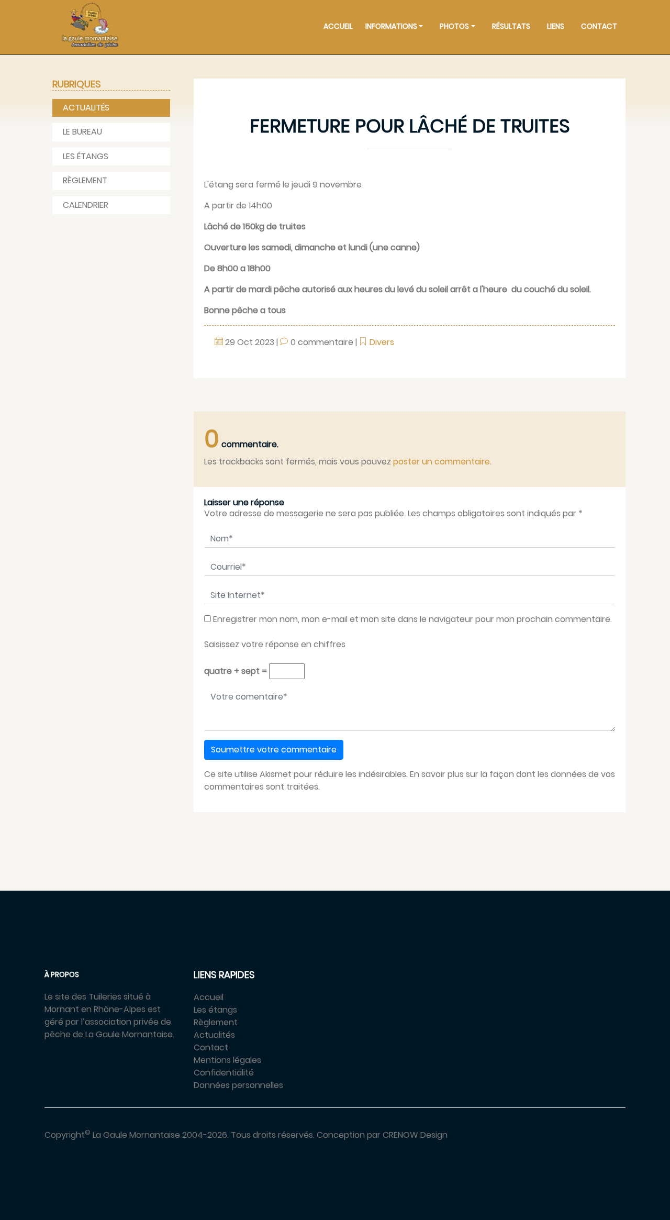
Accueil (338, 26)
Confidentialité (224, 1073)
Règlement (85, 180)
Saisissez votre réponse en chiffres (274, 644)
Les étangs (85, 156)
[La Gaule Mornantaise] (90, 25)
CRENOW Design (415, 1135)
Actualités (86, 108)
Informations (391, 26)
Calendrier (85, 205)
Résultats (511, 26)
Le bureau (82, 132)
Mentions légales (227, 1060)
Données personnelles (238, 1085)
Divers (382, 342)
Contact (599, 26)
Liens (555, 26)
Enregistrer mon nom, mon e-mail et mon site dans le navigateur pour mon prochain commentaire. (412, 619)
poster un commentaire (441, 462)
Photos (454, 26)
